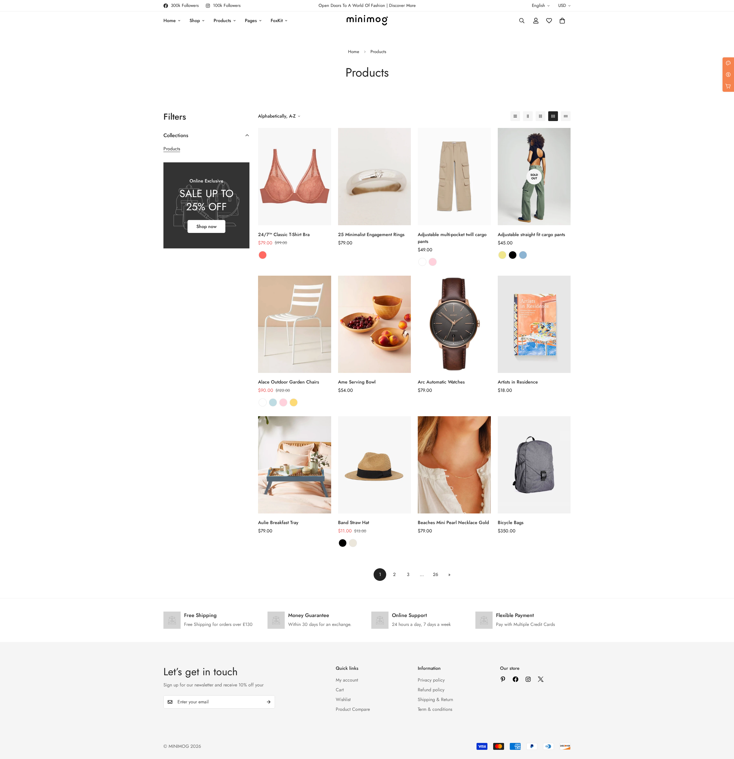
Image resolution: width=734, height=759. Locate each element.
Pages (251, 20)
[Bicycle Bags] (534, 464)
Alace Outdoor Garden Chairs (288, 382)
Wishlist (343, 699)
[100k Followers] (528, 679)
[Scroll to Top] (722, 727)
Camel (422, 262)
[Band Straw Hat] (374, 464)
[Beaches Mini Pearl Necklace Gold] (454, 464)
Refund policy (431, 689)
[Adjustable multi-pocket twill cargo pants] (454, 176)
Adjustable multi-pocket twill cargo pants (452, 238)
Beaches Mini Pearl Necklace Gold (453, 522)
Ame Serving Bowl (357, 382)
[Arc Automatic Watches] (454, 324)
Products (222, 20)
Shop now (206, 226)
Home (169, 20)
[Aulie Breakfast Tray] (294, 464)
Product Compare (353, 709)
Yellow (293, 402)
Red (262, 255)
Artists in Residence (518, 382)
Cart (340, 689)
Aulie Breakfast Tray (278, 522)
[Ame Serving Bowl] (374, 324)
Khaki (502, 255)
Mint (273, 402)
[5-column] (566, 116)
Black (512, 255)
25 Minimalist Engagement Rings (371, 234)
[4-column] (553, 116)
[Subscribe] (268, 702)
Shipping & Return (435, 699)
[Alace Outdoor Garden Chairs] (294, 324)
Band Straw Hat (353, 522)
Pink (432, 262)
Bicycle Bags (511, 522)
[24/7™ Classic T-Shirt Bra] (294, 176)
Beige (353, 543)
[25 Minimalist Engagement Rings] (374, 176)
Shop (195, 20)
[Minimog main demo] (367, 20)
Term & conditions (435, 709)
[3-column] (540, 116)
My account (347, 680)
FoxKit (277, 20)
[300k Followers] (515, 679)
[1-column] (515, 116)
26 (435, 574)
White (262, 402)
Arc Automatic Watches (441, 382)
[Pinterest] (503, 679)
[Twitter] (541, 679)
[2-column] (528, 116)
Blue (523, 255)
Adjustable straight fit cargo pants (531, 234)
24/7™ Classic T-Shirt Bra (284, 234)
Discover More (402, 5)
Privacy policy (431, 680)
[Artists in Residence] (534, 324)
